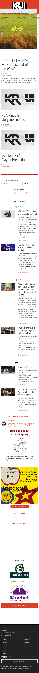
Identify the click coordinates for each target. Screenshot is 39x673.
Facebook (26, 642)
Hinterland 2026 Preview (21, 18)
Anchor (26, 645)
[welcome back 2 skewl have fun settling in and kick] (19, 485)
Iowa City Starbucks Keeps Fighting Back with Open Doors (27, 330)
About (4, 653)
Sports (4, 650)
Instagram (26, 639)
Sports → (21, 363)
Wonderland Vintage (19, 581)
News (4, 648)
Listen (4, 639)
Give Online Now (19, 661)
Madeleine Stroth (8, 166)
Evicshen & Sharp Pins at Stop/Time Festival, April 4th (27, 248)
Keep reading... (6, 86)
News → (21, 280)
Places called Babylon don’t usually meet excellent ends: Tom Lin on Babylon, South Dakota (27, 289)
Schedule (5, 642)
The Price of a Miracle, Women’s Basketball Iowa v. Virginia (27, 392)
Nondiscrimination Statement (16, 668)
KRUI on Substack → (19, 524)
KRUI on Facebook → (19, 513)
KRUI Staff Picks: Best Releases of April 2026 (27, 213)
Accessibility (28, 668)
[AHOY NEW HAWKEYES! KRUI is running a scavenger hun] (19, 448)
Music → (21, 207)
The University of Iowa (11, 666)
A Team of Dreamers (26, 367)
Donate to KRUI (19, 605)
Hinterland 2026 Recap (5, 18)
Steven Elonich (7, 75)
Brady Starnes (7, 126)
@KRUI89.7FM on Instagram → (19, 417)
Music (4, 645)
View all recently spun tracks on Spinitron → (19, 193)
